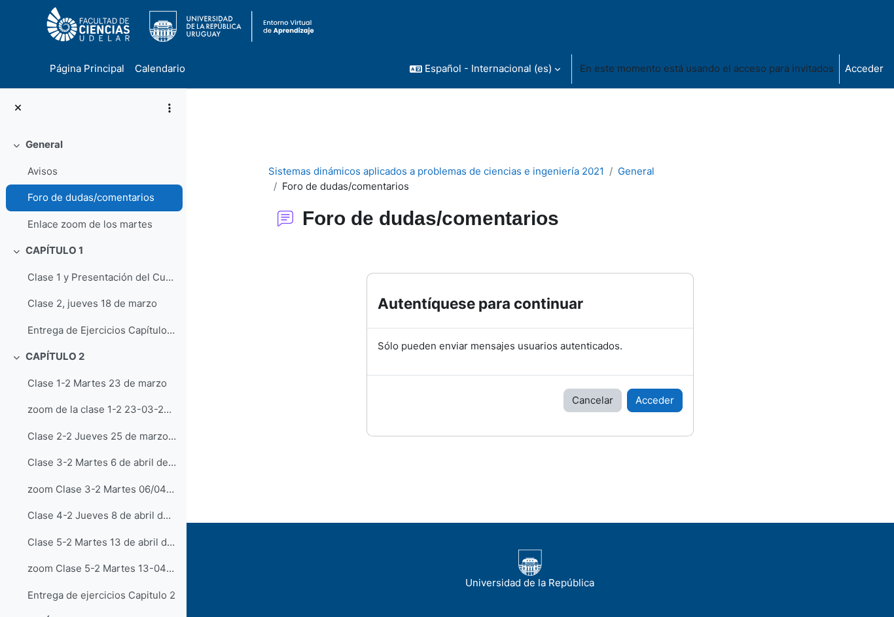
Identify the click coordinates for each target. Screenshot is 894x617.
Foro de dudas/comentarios (90, 197)
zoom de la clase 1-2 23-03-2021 (101, 409)
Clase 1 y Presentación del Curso (101, 277)
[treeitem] (93, 185)
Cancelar (592, 400)
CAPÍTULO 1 (54, 250)
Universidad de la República (529, 582)
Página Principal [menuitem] (87, 68)
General (44, 144)
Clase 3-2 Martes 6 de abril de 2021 (101, 462)
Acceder (864, 68)
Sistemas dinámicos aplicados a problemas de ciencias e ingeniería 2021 (436, 171)
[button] (485, 68)
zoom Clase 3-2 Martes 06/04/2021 (101, 489)
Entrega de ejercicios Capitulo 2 (101, 595)
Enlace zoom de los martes (89, 224)
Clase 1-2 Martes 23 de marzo (97, 383)
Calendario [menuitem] (160, 68)
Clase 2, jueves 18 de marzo (92, 303)
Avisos (42, 171)
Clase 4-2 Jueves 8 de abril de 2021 (101, 515)
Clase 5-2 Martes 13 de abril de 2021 (101, 542)
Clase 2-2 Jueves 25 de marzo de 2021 (101, 436)
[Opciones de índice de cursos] (169, 108)
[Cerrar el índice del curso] (18, 108)
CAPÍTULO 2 (55, 356)
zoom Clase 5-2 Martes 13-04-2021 (101, 568)
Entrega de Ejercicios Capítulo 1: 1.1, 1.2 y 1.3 (101, 330)
